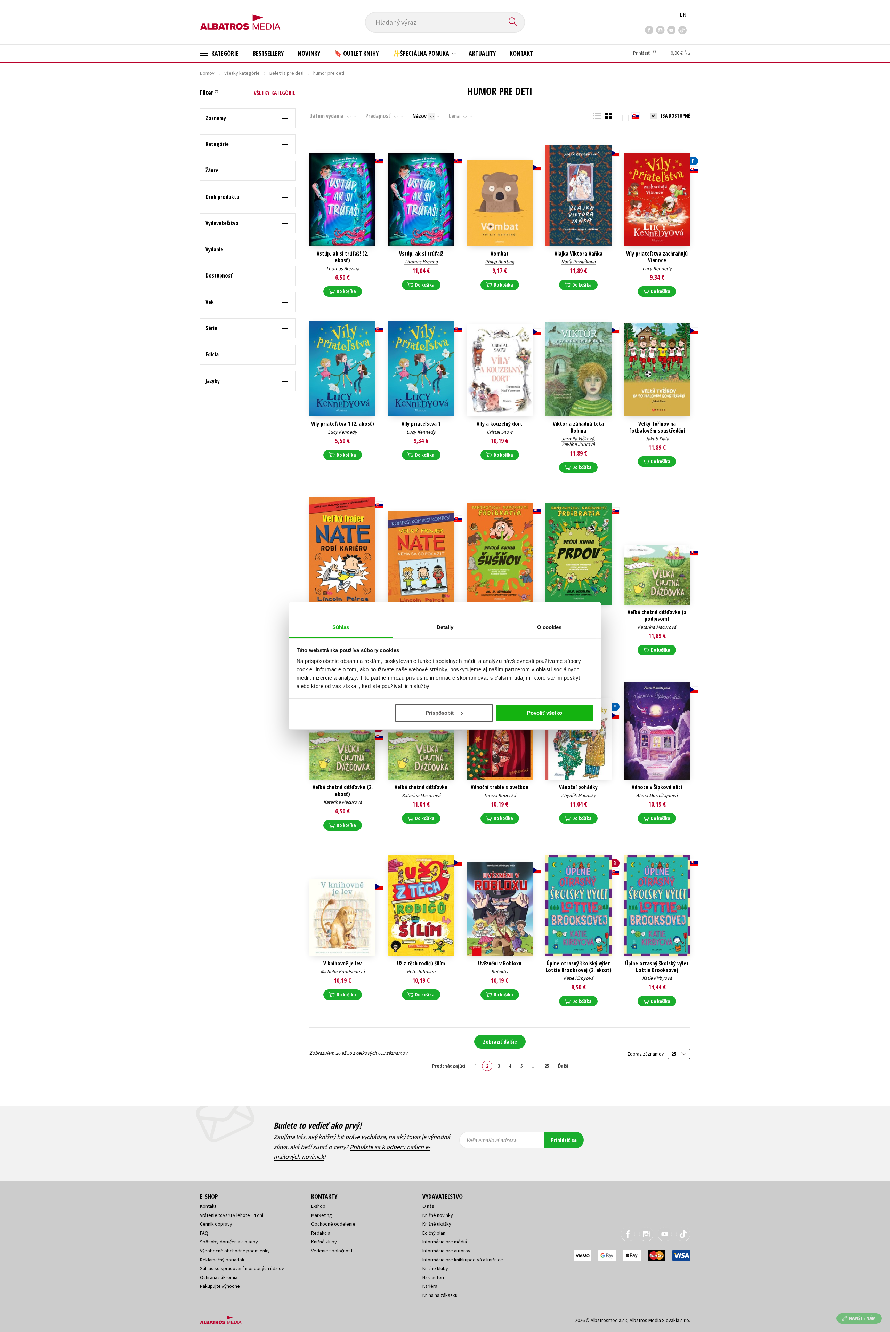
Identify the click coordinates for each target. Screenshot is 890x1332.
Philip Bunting (499, 261)
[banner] (240, 16)
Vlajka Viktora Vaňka (578, 253)
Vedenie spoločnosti (332, 1250)
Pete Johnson (421, 971)
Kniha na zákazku (440, 1295)
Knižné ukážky (436, 1224)
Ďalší (563, 1065)
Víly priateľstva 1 (421, 423)
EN (683, 14)
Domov (207, 73)
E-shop (318, 1206)
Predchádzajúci (449, 1065)
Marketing (321, 1215)
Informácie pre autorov (446, 1250)
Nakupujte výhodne (220, 1286)
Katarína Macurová (657, 627)
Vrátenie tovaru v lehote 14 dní (231, 1215)
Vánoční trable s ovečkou (499, 787)
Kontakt (521, 53)
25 (546, 1065)
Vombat (500, 253)
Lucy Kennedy (657, 268)
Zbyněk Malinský (578, 795)
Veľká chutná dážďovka (421, 787)
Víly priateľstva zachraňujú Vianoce (657, 257)
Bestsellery (268, 53)
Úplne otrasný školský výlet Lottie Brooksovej (657, 966)
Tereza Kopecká (500, 795)
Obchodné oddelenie (333, 1224)
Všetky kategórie (242, 73)
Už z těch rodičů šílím (421, 963)
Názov (419, 116)
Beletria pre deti (286, 73)
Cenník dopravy (216, 1224)
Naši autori (433, 1277)
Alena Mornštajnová (657, 795)
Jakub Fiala (657, 438)
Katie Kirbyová (578, 978)
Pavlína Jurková (578, 444)
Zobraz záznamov (646, 1054)
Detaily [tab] (445, 627)
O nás (428, 1206)
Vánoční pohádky (578, 787)
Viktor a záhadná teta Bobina (578, 427)
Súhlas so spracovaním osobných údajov (242, 1268)
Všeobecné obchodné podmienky (235, 1250)
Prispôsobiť (440, 713)
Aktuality (482, 53)
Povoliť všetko (544, 713)
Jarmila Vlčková (577, 438)
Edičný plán (433, 1233)
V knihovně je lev (342, 963)
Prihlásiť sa (564, 1140)
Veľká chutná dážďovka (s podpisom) (657, 615)
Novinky (309, 53)
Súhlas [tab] (340, 627)
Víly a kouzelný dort (500, 423)
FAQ (204, 1233)
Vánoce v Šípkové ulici (657, 787)
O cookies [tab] (549, 627)
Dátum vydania (326, 116)
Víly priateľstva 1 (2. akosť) (342, 423)
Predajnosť (377, 116)
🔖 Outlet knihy (356, 53)
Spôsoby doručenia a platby (229, 1241)
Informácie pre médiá (444, 1241)
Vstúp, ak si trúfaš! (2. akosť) (342, 257)
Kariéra (429, 1286)
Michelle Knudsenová (343, 971)
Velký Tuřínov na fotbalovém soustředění (657, 427)
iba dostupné (675, 115)
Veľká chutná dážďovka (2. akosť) (343, 790)
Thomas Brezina (342, 268)
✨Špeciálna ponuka (422, 53)
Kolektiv (499, 971)
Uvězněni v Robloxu (499, 963)
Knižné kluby (324, 1241)
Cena (454, 116)
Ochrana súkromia (218, 1277)
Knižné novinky (437, 1215)
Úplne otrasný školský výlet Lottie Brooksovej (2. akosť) (578, 966)
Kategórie (224, 53)
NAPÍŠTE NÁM (862, 1318)
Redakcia (320, 1233)
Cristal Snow (499, 432)
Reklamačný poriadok (222, 1260)
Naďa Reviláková (578, 261)
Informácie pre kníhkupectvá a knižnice (462, 1260)
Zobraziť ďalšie (500, 1041)
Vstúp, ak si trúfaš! (421, 253)
